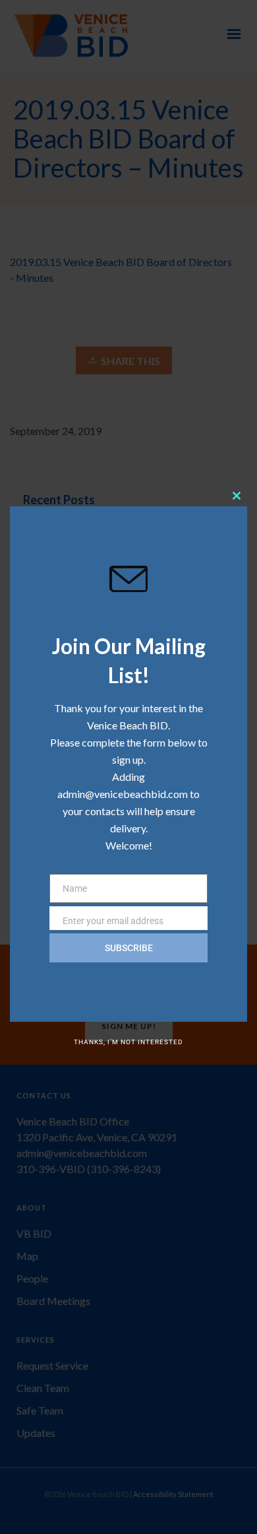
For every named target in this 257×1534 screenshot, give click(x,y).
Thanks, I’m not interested (128, 1042)
